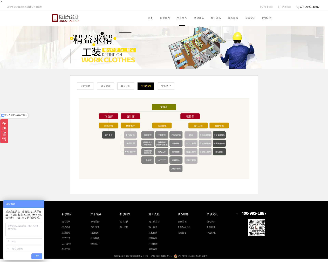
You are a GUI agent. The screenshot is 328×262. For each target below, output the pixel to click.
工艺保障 (153, 232)
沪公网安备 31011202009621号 (192, 256)
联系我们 (286, 7)
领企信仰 (126, 86)
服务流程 (182, 221)
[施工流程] (216, 25)
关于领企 (96, 214)
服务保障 (153, 249)
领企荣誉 (105, 86)
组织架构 (146, 86)
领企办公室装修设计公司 (137, 256)
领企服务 (183, 214)
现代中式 (66, 238)
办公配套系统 (184, 227)
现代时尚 (66, 227)
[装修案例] (165, 25)
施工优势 (153, 227)
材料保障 (153, 238)
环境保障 (153, 243)
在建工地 (66, 249)
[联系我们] (267, 25)
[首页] (150, 25)
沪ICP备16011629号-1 (161, 256)
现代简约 (66, 221)
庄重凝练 (66, 232)
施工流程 (154, 214)
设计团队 (124, 221)
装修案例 (67, 214)
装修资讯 (212, 214)
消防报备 (182, 232)
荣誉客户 (166, 86)
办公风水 (211, 227)
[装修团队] (199, 25)
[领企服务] (233, 25)
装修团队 (125, 214)
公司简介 (85, 86)
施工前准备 (154, 221)
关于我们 (268, 7)
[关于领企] (182, 25)
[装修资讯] (250, 25)
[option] (164, 47)
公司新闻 (211, 221)
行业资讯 (211, 232)
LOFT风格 (66, 243)
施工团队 (124, 227)
